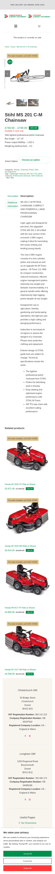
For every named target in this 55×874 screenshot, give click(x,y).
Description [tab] (12, 196)
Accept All (27, 854)
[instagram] (30, 736)
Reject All (27, 868)
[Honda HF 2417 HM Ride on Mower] (27, 642)
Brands (17, 170)
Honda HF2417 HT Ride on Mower (20, 608)
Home (7, 47)
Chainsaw (24, 170)
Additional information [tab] (12, 204)
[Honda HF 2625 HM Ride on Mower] (27, 518)
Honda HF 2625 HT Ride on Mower (20, 484)
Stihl (36, 170)
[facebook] (25, 736)
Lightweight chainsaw (18, 174)
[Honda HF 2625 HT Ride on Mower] (27, 456)
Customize (27, 861)
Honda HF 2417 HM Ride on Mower (20, 669)
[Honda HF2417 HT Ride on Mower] (27, 580)
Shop (13, 47)
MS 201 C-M (32, 174)
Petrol (31, 170)
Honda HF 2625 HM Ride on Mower (20, 546)
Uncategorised (10, 172)
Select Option (11, 161)
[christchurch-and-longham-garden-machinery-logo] (27, 13)
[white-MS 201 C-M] (27, 73)
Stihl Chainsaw (37, 176)
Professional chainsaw (21, 176)
